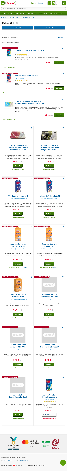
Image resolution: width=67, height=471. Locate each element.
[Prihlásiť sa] (53, 3)
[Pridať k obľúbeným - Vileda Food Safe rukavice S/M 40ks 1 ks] (62, 277)
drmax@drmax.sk (9, 460)
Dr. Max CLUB (7, 13)
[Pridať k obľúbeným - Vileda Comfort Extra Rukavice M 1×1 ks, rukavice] (62, 48)
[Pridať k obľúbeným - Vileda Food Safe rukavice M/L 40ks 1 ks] (31, 327)
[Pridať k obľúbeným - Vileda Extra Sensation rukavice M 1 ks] (62, 327)
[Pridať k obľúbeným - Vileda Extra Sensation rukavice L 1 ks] (31, 377)
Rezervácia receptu (56, 13)
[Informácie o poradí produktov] (18, 37)
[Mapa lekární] (32, 3)
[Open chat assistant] (63, 463)
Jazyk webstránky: (6, 465)
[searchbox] (33, 8)
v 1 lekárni (24, 267)
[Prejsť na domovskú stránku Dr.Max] (10, 3)
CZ (39, 465)
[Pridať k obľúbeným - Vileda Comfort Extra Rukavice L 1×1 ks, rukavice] (62, 377)
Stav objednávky (41, 13)
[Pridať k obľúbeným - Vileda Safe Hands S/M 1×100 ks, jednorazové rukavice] (62, 178)
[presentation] (8, 52)
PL (41, 465)
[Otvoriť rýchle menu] (3, 3)
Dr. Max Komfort (19, 13)
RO (44, 465)
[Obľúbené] (49, 3)
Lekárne (30, 13)
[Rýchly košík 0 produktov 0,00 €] (64, 3)
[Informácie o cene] (52, 63)
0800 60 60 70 (23, 460)
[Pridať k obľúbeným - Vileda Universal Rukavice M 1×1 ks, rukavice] (62, 73)
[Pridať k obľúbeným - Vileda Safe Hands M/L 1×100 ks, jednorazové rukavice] (31, 178)
